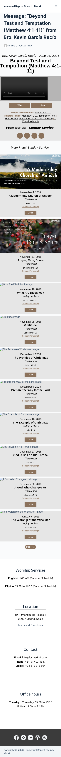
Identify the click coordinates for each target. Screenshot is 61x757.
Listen (43, 105)
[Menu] (56, 6)
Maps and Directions (30, 625)
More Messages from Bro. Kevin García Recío (29, 118)
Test (53, 115)
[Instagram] (23, 737)
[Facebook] (16, 737)
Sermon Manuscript (30, 206)
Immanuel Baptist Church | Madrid (23, 6)
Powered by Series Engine (30, 555)
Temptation (44, 115)
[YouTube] (30, 737)
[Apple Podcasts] (37, 737)
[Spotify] (44, 737)
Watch (21, 105)
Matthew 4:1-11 (43, 112)
